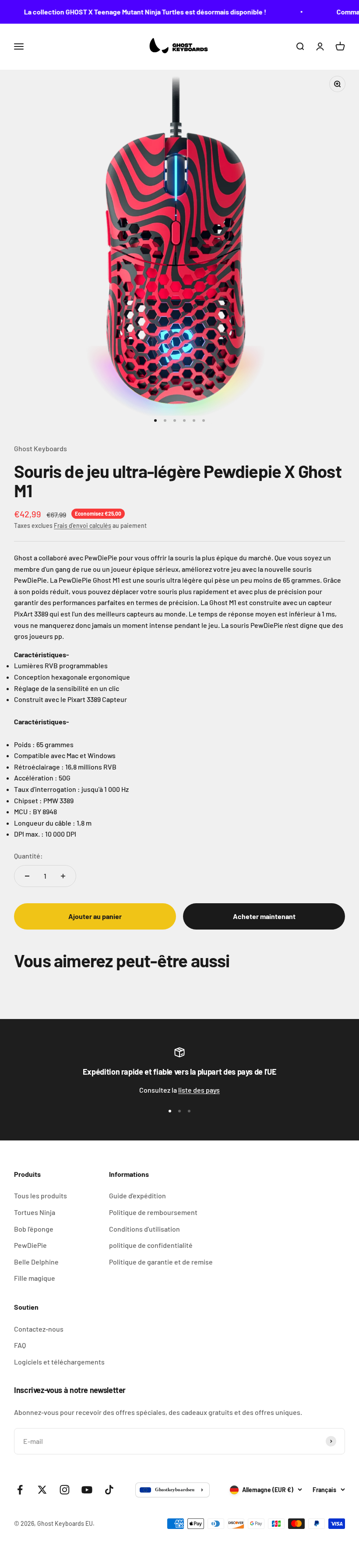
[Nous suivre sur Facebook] (20, 1490)
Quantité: (28, 856)
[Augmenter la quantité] (63, 876)
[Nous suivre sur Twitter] (42, 1490)
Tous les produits (40, 1195)
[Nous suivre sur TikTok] (109, 1490)
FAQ (20, 1345)
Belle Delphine (36, 1262)
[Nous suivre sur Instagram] (64, 1490)
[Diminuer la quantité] (27, 876)
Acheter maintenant (264, 916)
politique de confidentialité (151, 1245)
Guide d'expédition (137, 1195)
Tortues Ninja (34, 1212)
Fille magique (34, 1278)
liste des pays (199, 1090)
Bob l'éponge (33, 1229)
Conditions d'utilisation (144, 1229)
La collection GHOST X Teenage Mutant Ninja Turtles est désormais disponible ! (137, 11)
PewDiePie (30, 1245)
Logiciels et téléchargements (59, 1361)
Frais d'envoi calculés (82, 525)
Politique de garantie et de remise (161, 1262)
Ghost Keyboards (40, 448)
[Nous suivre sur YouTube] (87, 1490)
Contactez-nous (38, 1329)
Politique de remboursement (153, 1212)
